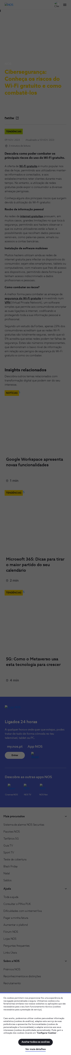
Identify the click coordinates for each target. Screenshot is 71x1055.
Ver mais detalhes (35, 1049)
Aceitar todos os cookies (36, 1042)
